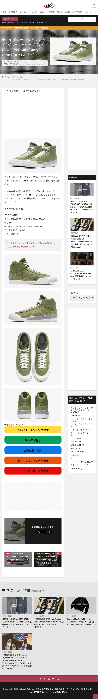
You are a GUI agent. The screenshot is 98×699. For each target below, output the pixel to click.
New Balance (25, 12)
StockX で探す (33, 440)
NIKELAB (74, 412)
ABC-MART (13, 247)
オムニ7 (74, 458)
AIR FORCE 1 (40, 23)
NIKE (4, 12)
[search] (93, 19)
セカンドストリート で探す (33, 471)
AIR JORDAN (22, 23)
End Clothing (76, 468)
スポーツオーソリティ (80, 465)
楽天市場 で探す (33, 450)
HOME (6, 77)
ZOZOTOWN (76, 438)
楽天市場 (37, 243)
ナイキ (41, 64)
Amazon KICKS (27, 247)
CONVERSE (77, 12)
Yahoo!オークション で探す (33, 430)
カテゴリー (76, 293)
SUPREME (13, 12)
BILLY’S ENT (48, 243)
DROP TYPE (9, 64)
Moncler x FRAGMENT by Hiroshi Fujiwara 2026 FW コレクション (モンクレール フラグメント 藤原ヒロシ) (81, 622)
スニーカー (22, 64)
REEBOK (50, 12)
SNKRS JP (75, 416)
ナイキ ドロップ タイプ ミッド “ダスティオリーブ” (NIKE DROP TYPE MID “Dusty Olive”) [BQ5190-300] (48, 79)
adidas (42, 12)
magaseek (74, 455)
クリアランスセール (79, 410)
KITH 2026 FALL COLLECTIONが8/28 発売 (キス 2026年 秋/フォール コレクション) (81, 275)
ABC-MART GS (77, 445)
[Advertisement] (33, 115)
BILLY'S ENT (75, 448)
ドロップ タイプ (32, 64)
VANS (67, 12)
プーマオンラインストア (81, 430)
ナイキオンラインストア (19, 243)
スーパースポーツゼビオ (81, 462)
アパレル (87, 12)
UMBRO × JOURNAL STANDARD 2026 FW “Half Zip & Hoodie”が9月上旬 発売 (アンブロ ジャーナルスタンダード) (81, 207)
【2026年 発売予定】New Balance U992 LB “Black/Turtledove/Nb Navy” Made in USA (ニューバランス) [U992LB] (81, 241)
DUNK (31, 23)
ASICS (34, 12)
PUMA (59, 12)
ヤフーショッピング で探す (33, 461)
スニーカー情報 (21, 62)
